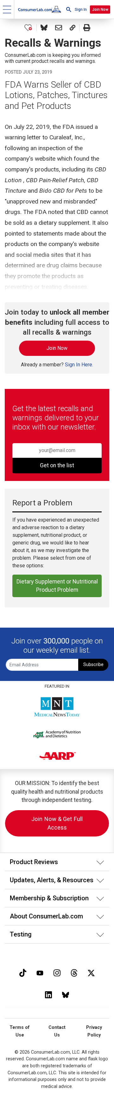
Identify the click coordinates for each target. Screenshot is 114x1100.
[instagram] (57, 972)
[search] (69, 9)
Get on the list (57, 465)
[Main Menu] (7, 9)
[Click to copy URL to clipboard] (72, 27)
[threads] (74, 972)
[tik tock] (22, 972)
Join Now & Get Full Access (57, 823)
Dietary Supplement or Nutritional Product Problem (57, 585)
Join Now (100, 9)
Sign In (81, 9)
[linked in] (48, 994)
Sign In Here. (79, 365)
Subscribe (93, 664)
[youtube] (39, 972)
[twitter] (91, 972)
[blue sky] (65, 994)
